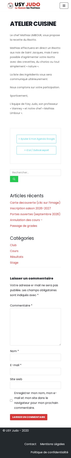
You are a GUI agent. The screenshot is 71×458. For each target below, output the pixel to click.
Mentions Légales (52, 444)
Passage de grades (23, 226)
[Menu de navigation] (64, 6)
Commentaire (21, 305)
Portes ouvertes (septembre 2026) (35, 214)
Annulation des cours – (26, 220)
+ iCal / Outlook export (36, 150)
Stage (14, 263)
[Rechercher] (14, 179)
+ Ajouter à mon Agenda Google (36, 138)
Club (13, 245)
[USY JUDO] (23, 6)
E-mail (15, 365)
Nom (14, 351)
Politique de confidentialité (49, 452)
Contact (30, 444)
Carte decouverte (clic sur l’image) (35, 203)
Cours (14, 251)
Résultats (16, 257)
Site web (16, 379)
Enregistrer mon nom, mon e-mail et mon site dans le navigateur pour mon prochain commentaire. (36, 400)
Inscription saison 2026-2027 (30, 208)
